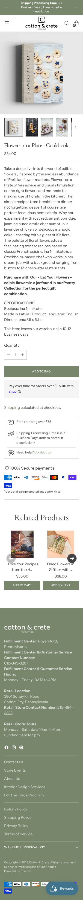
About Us (12, 778)
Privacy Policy (16, 825)
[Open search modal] (66, 23)
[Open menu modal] (6, 23)
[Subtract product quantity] (8, 354)
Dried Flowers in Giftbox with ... (60, 567)
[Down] (75, 127)
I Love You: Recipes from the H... (22, 567)
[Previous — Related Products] (11, 558)
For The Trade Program (24, 795)
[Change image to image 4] (62, 127)
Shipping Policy (17, 817)
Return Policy (15, 809)
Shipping (12, 407)
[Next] (76, 7)
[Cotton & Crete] (41, 23)
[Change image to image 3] (47, 127)
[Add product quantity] (22, 354)
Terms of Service (18, 834)
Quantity (11, 345)
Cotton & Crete (39, 862)
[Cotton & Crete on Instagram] (14, 748)
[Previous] (7, 7)
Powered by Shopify (17, 871)
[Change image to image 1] (13, 127)
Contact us (42, 452)
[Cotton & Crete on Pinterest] (21, 748)
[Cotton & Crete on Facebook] (7, 748)
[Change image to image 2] (32, 127)
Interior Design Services (24, 786)
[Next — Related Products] (72, 558)
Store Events (15, 770)
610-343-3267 (16, 663)
